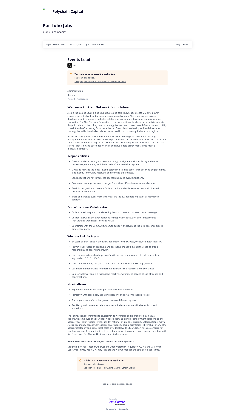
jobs (76, 44)
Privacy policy (111, 409)
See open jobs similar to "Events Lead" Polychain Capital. (100, 81)
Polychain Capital (67, 11)
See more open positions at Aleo (117, 384)
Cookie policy (124, 409)
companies (56, 44)
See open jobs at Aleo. (85, 77)
